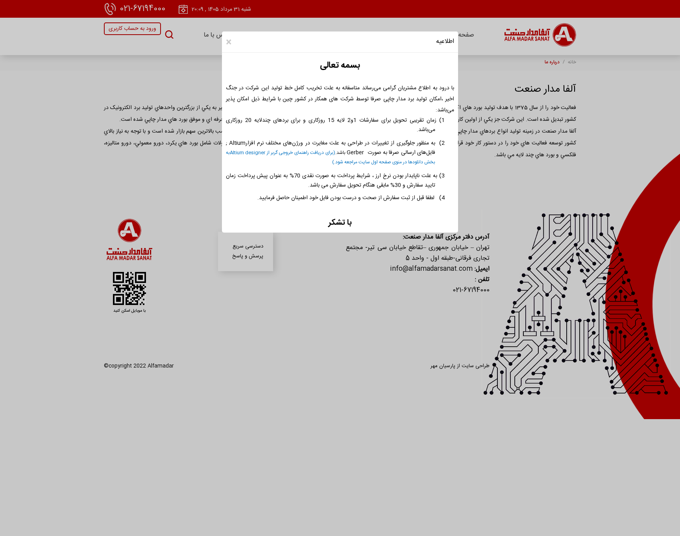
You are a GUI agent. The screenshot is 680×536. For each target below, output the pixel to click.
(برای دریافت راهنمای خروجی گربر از (300, 153)
